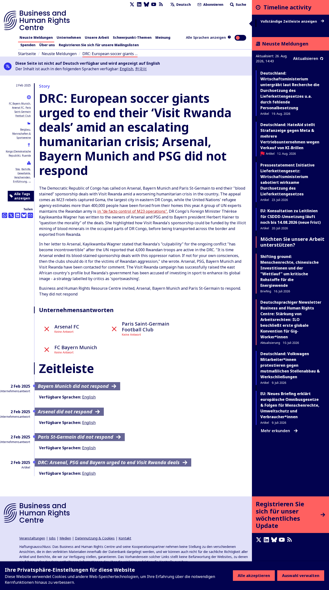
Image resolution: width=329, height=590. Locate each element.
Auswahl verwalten (300, 575)
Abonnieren (212, 4)
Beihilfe (25, 169)
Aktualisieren (305, 58)
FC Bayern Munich (19, 103)
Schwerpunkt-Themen (132, 37)
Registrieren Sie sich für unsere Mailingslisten (99, 45)
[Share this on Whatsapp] (4, 215)
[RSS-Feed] (161, 4)
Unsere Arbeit (97, 37)
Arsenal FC (18, 107)
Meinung (162, 37)
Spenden (27, 45)
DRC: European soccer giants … (110, 53)
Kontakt (124, 538)
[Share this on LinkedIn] (17, 215)
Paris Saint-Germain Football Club (22, 111)
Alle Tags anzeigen (22, 196)
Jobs (52, 538)
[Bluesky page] (146, 4)
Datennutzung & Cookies (95, 538)
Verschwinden (22, 177)
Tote (17, 169)
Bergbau (25, 129)
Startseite (27, 53)
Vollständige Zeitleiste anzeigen (289, 21)
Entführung (20, 181)
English (126, 68)
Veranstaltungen (32, 538)
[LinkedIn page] (139, 4)
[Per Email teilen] (30, 215)
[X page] (132, 4)
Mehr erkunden (275, 430)
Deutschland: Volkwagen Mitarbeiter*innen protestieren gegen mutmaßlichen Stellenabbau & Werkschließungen (290, 365)
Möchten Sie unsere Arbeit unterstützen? (292, 242)
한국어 (141, 68)
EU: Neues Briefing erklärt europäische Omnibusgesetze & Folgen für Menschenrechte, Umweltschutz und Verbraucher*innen (289, 405)
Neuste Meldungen (36, 37)
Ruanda (26, 155)
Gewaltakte (23, 173)
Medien (65, 538)
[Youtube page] (154, 4)
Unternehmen (69, 37)
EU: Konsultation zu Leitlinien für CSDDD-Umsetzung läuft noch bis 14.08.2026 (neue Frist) (290, 216)
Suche (240, 4)
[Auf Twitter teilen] (11, 215)
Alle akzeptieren (254, 575)
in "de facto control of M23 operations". (132, 211)
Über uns (47, 45)
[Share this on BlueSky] (23, 215)
